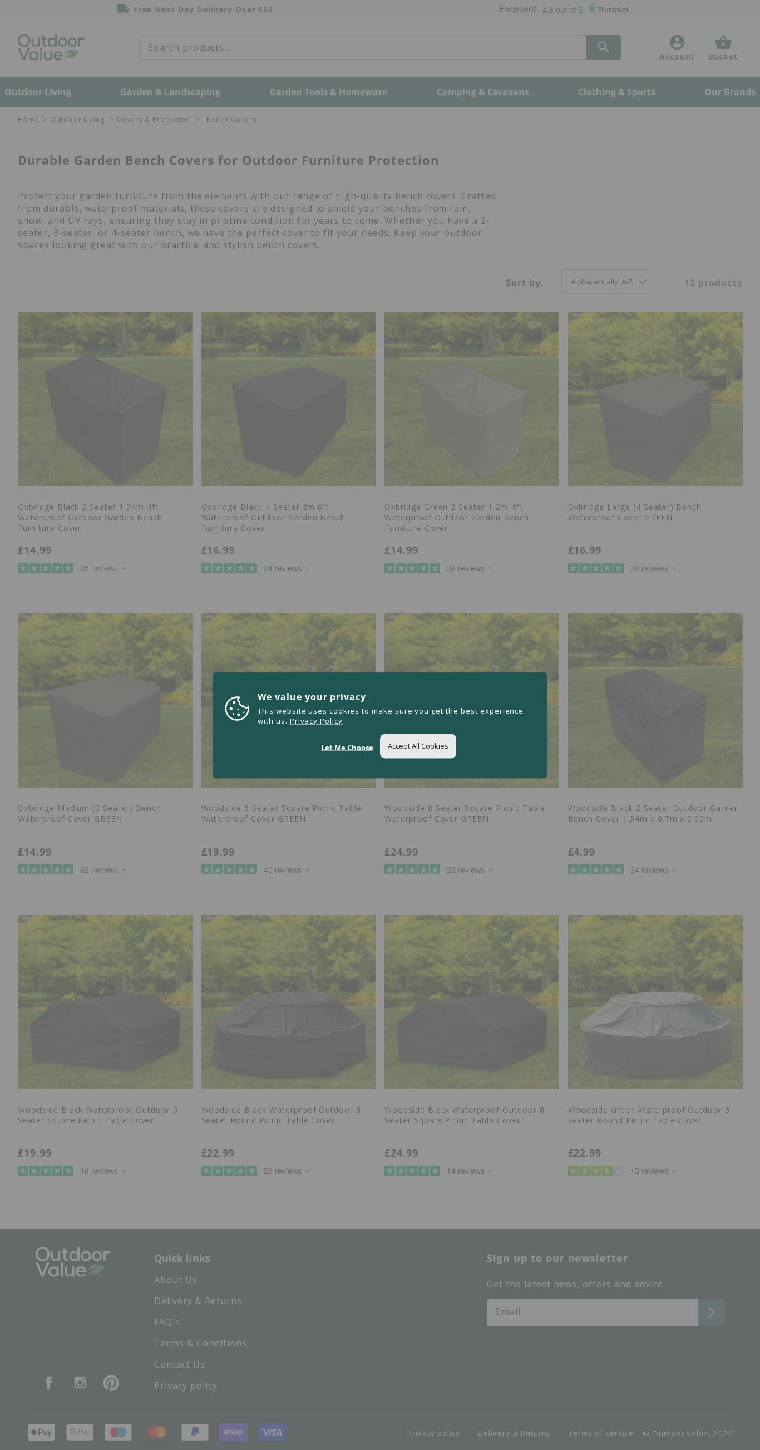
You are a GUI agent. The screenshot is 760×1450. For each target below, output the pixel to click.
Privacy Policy (316, 720)
